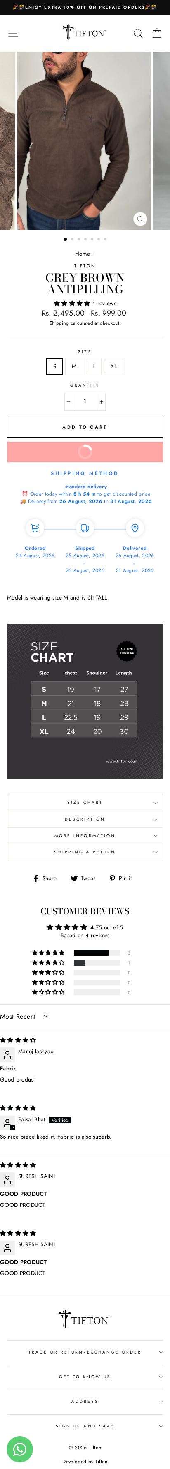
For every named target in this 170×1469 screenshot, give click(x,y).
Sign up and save (85, 1426)
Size (85, 351)
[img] (18, 1040)
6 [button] (99, 240)
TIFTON (84, 266)
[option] (85, 7)
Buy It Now (114, 455)
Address (85, 1401)
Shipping (59, 323)
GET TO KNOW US (85, 1377)
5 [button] (93, 240)
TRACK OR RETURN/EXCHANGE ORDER (85, 1352)
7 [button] (106, 240)
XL (114, 366)
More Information (85, 836)
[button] (73, 303)
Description (85, 819)
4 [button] (86, 240)
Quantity (85, 385)
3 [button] (80, 240)
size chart (85, 802)
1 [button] (66, 240)
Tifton (100, 1461)
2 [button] (73, 240)
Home (82, 253)
